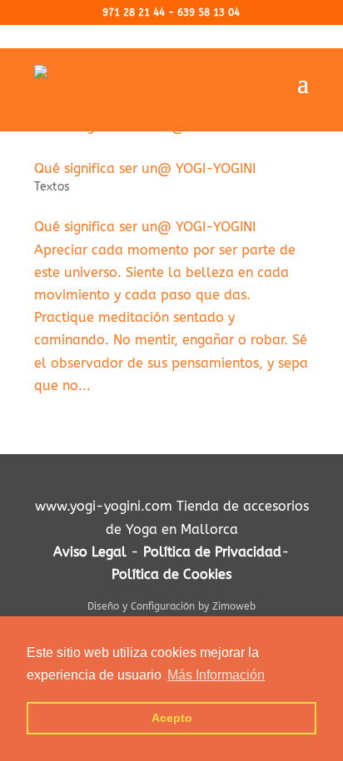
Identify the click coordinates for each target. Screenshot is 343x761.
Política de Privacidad (212, 552)
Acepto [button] (172, 717)
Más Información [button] (216, 675)
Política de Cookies (171, 574)
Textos (52, 187)
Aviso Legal (90, 552)
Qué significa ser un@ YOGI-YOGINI (145, 168)
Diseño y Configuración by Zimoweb (171, 606)
